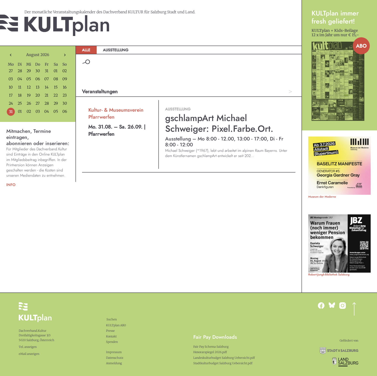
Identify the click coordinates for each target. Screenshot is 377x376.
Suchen (111, 319)
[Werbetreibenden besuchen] (339, 166)
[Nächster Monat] (64, 55)
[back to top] (354, 309)
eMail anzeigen (29, 354)
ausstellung (116, 50)
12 (29, 87)
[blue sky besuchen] (344, 305)
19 (29, 95)
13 (37, 87)
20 (37, 95)
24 (11, 103)
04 (19, 79)
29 (29, 71)
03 (11, 79)
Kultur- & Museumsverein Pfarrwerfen (116, 113)
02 (64, 71)
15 (56, 87)
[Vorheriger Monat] (10, 55)
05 (28, 79)
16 (65, 87)
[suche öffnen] (86, 61)
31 (46, 71)
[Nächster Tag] (290, 91)
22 (55, 95)
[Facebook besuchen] (323, 305)
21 (46, 95)
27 (11, 71)
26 (29, 103)
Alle (86, 50)
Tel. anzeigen (28, 347)
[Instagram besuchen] (334, 305)
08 (55, 79)
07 (46, 79)
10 (11, 87)
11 (19, 87)
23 (65, 95)
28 (20, 71)
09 (64, 79)
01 (56, 71)
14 (46, 87)
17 (11, 95)
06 (37, 79)
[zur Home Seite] (54, 25)
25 (20, 103)
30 (37, 71)
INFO (10, 184)
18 (20, 95)
